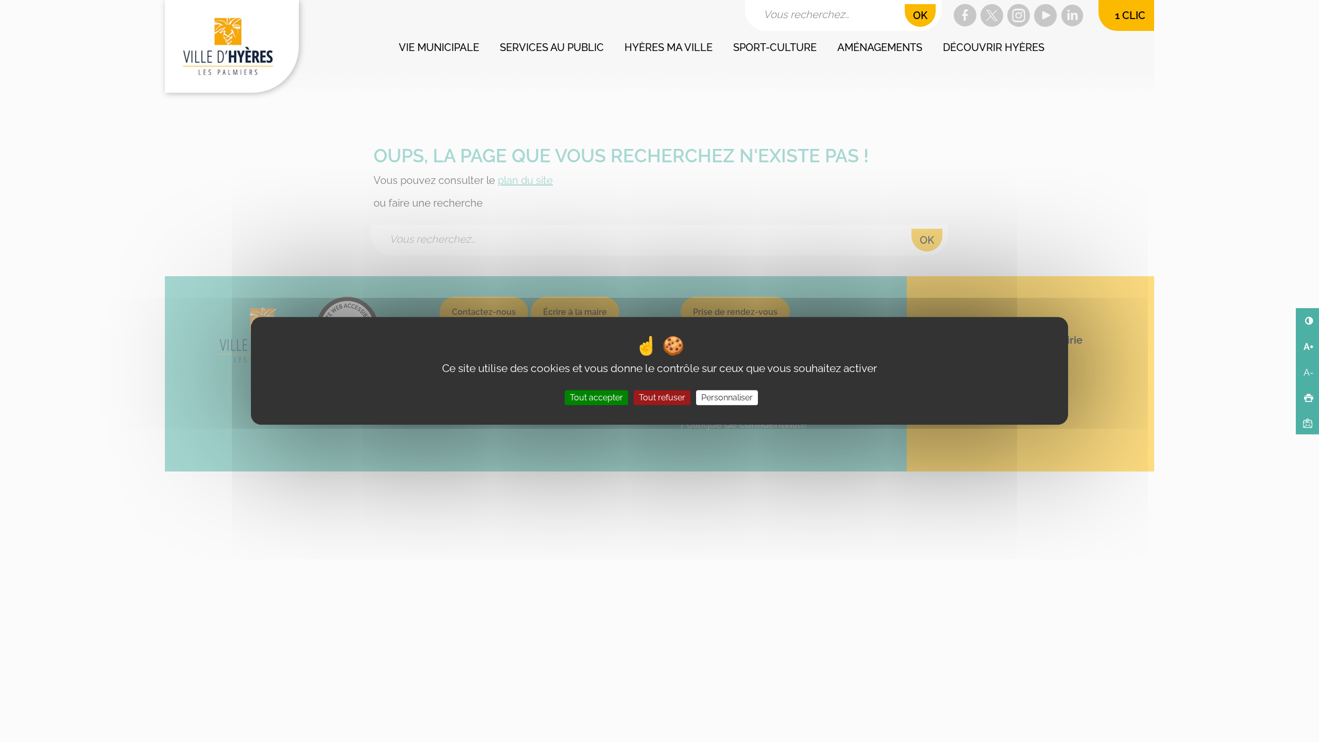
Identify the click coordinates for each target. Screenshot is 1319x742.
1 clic (1130, 15)
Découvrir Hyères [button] (993, 47)
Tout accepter (596, 398)
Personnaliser (727, 398)
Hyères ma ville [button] (668, 47)
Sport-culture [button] (775, 47)
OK (920, 15)
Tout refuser (662, 398)
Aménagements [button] (879, 47)
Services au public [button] (552, 47)
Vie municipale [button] (439, 47)
